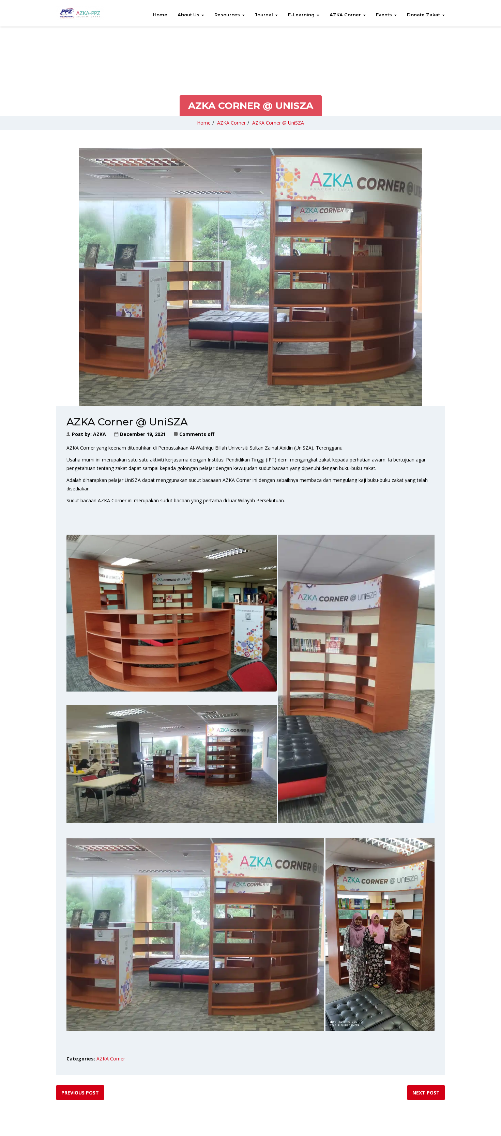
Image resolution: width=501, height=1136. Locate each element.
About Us (189, 14)
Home (160, 14)
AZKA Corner (346, 14)
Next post (426, 1092)
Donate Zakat (424, 14)
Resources (227, 14)
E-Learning (302, 14)
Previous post (80, 1092)
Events (384, 14)
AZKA (99, 434)
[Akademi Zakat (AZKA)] (80, 13)
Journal (264, 14)
